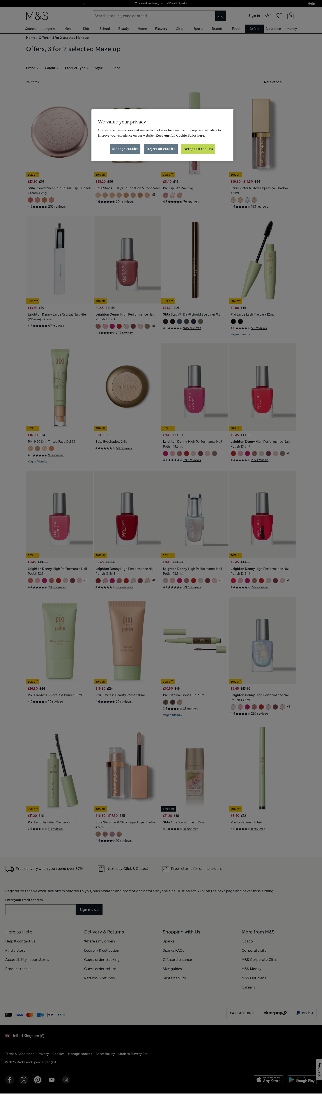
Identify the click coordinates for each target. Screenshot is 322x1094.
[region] (162, 135)
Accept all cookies (198, 149)
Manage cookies (125, 149)
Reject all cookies (161, 149)
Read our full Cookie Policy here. (180, 135)
